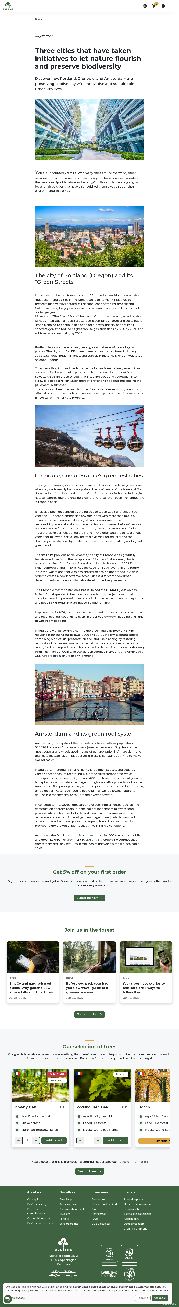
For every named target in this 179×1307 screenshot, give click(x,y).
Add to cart (54, 1140)
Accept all (160, 1297)
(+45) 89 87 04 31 (64, 1271)
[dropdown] (145, 6)
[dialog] (87, 1293)
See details (41, 1085)
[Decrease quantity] (19, 1140)
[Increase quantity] (36, 1140)
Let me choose (15, 1297)
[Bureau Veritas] (129, 1274)
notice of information (133, 1161)
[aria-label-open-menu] (172, 6)
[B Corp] (109, 1254)
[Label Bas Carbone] (109, 1274)
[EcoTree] (8, 6)
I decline (142, 1297)
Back (38, 19)
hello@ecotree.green (63, 1275)
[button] (154, 6)
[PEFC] (129, 1254)
